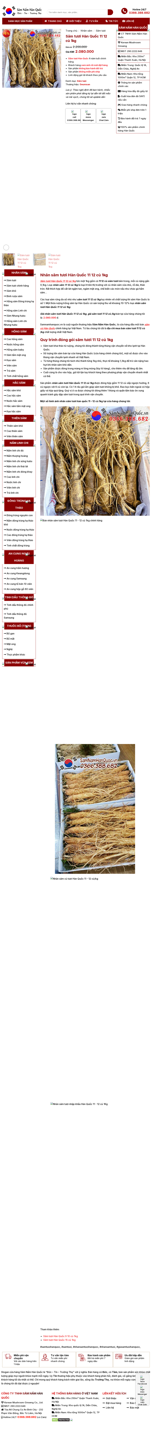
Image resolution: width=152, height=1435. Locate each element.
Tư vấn (93, 21)
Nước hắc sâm (14, 400)
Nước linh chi (13, 482)
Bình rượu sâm (14, 296)
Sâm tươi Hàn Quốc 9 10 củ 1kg (60, 1336)
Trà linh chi (12, 492)
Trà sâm (10, 370)
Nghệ (9, 649)
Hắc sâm (19, 382)
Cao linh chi (12, 476)
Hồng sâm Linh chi (16, 310)
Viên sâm (11, 365)
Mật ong (11, 644)
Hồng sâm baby (15, 349)
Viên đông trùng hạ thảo (19, 540)
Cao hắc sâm (13, 395)
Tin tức (113, 21)
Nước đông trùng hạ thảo (20, 529)
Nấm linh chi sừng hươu (19, 461)
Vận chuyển (136, 1398)
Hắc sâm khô (13, 390)
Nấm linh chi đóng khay (19, 471)
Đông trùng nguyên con (19, 515)
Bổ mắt (10, 638)
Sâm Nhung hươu (15, 315)
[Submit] (110, 12)
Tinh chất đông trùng (18, 545)
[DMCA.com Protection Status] (61, 1419)
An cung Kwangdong (18, 573)
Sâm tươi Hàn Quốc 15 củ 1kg (59, 1339)
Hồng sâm (19, 331)
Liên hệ (130, 21)
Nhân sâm (86, 30)
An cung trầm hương (17, 568)
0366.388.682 (139, 13)
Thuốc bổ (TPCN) (19, 625)
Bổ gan (10, 633)
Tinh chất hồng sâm (17, 376)
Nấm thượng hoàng (17, 455)
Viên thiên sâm (14, 436)
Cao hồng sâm (14, 339)
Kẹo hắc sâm (13, 411)
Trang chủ (55, 21)
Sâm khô (11, 290)
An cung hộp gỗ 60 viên (19, 589)
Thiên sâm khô (14, 425)
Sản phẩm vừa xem (19, 662)
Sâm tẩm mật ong (16, 354)
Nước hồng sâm (15, 344)
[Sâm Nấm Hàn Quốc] (22, 11)
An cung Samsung (16, 578)
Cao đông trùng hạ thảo (19, 534)
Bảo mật (134, 1407)
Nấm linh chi (19, 442)
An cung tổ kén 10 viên (19, 583)
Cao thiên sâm (14, 430)
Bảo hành (135, 1403)
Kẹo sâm (11, 360)
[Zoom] (6, 247)
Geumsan (85, 84)
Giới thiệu (75, 21)
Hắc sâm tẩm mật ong (18, 406)
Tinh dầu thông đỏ (19, 597)
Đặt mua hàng (113, 1403)
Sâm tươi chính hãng (17, 285)
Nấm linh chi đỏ (15, 450)
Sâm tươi (101, 30)
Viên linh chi (13, 487)
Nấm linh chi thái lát (17, 466)
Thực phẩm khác (15, 654)
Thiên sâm (19, 418)
